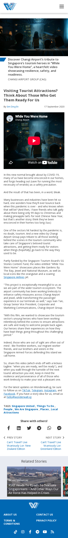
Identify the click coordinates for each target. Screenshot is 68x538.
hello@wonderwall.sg (19, 397)
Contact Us (44, 514)
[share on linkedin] (19, 428)
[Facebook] (30, 532)
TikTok (26, 390)
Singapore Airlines (14, 277)
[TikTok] (15, 532)
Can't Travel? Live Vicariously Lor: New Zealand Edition (19, 443)
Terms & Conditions (12, 522)
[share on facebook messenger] (59, 428)
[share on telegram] (39, 428)
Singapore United (23, 406)
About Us (10, 514)
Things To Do (45, 406)
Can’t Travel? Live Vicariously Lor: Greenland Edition (50, 443)
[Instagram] (23, 532)
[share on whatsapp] (49, 428)
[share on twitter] (29, 428)
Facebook (9, 393)
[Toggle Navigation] (61, 6)
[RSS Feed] (52, 532)
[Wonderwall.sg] (10, 6)
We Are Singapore (26, 409)
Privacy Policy (46, 520)
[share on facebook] (8, 428)
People (8, 409)
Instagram (50, 390)
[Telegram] (37, 532)
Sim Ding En (12, 106)
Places (44, 409)
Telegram (37, 390)
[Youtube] (45, 532)
